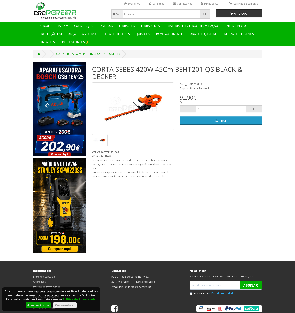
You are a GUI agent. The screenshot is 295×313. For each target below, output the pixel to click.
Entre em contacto (44, 276)
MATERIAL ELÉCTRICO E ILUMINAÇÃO (192, 26)
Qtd (182, 102)
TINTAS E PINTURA (236, 26)
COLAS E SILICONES (116, 34)
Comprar (221, 120)
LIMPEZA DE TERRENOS (238, 34)
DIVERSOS (106, 26)
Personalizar (65, 305)
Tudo (116, 14)
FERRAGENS (127, 26)
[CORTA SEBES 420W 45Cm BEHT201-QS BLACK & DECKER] (133, 106)
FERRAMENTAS (151, 26)
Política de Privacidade (79, 299)
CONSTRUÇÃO (84, 26)
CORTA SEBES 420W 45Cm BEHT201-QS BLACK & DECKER (88, 54)
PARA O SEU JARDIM (202, 34)
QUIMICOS (143, 34)
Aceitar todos (38, 305)
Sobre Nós (39, 282)
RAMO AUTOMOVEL (169, 34)
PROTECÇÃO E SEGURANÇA (57, 34)
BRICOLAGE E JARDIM (53, 26)
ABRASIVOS (89, 34)
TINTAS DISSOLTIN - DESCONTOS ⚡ (64, 42)
